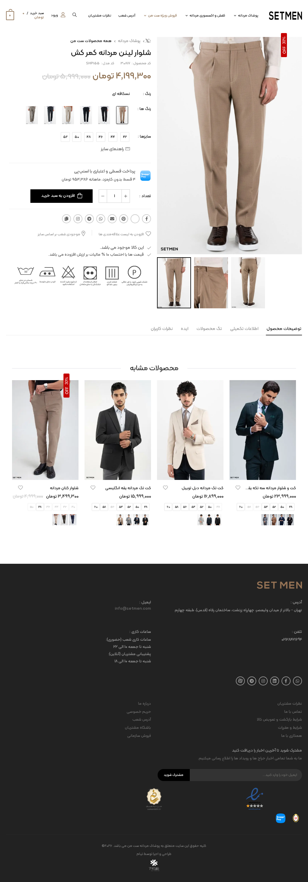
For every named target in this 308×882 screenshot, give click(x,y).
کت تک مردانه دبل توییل (202, 488)
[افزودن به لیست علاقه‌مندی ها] (238, 487)
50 (77, 137)
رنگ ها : (144, 109)
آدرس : (296, 602)
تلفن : (297, 632)
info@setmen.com (133, 609)
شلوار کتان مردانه (64, 488)
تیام (140, 854)
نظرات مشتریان (99, 15)
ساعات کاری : (140, 632)
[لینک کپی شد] (66, 218)
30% (284, 40)
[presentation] (291, 458)
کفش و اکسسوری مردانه (207, 15)
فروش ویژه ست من (162, 15)
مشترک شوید (173, 775)
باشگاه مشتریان (138, 728)
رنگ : (147, 94)
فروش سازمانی (139, 736)
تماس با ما (293, 712)
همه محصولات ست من (91, 41)
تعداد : (145, 196)
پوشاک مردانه (248, 15)
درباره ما (144, 704)
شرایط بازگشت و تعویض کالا (279, 720)
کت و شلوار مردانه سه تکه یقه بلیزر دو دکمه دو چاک (252, 488)
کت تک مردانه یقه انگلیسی (128, 488)
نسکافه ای (121, 94)
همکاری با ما (291, 736)
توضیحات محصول (283, 328)
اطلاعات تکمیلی (244, 328)
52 (65, 137)
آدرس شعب (126, 15)
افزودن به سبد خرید (58, 196)
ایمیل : (145, 602)
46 (101, 137)
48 (89, 137)
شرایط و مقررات (290, 728)
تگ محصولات (209, 328)
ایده (184, 328)
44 (113, 137)
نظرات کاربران (162, 328)
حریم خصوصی (139, 712)
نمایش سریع (263, 472)
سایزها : (144, 136)
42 (125, 137)
